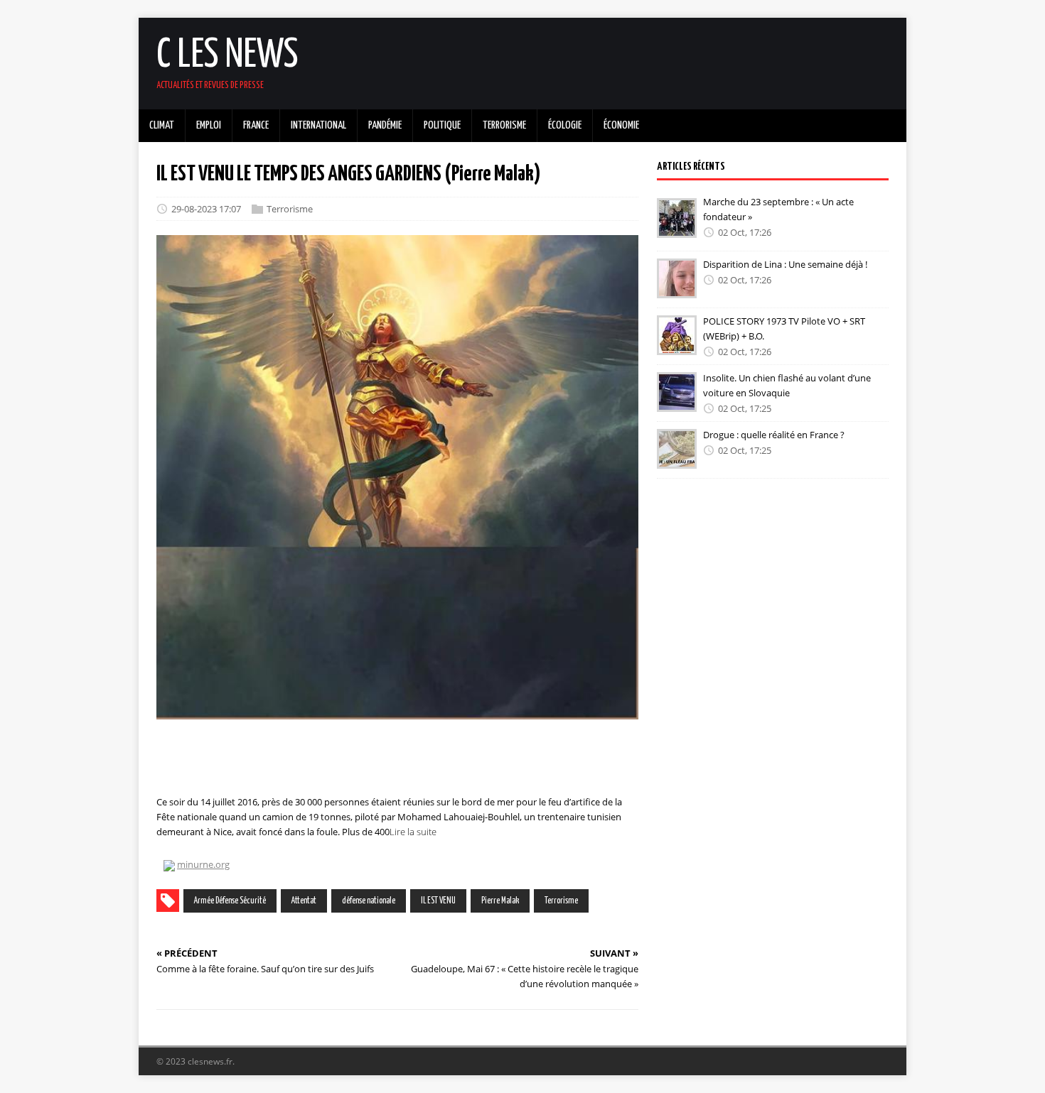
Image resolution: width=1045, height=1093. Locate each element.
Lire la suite (413, 831)
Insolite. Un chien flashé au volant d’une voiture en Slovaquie (787, 385)
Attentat (303, 901)
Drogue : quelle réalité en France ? (774, 434)
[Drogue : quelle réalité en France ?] (677, 458)
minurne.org (203, 864)
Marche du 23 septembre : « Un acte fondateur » (778, 209)
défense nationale (368, 901)
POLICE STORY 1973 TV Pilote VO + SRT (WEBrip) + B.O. (784, 328)
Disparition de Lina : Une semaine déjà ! (785, 264)
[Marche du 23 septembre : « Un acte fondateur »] (677, 228)
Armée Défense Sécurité (230, 901)
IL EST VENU (438, 901)
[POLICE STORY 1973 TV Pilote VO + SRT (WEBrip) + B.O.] (677, 345)
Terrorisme (290, 208)
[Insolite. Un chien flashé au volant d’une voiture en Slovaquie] (677, 402)
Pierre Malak (500, 901)
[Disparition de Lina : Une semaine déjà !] (677, 288)
